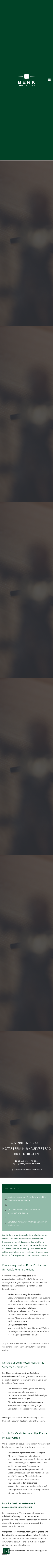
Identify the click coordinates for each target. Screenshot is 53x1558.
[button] (6, 1551)
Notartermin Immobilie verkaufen (28, 1169)
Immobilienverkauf (32, 1164)
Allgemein (20, 1164)
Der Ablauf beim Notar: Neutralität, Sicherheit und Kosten (24, 1211)
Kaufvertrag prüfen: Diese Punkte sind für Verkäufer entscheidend (27, 1199)
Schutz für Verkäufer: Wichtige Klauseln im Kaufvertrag (27, 1223)
